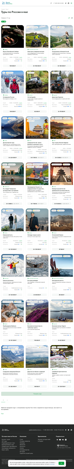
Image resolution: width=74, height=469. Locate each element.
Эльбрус (6, 95)
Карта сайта (5, 450)
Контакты (22, 446)
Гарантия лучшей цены (26, 453)
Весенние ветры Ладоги (59, 326)
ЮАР (54, 140)
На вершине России (8, 97)
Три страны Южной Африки (60, 142)
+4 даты (45, 57)
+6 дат (69, 57)
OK (61, 463)
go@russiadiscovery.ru (35, 430)
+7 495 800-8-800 (47, 430)
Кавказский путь (8, 235)
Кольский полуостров (33, 49)
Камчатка (6, 278)
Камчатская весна (8, 280)
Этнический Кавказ (57, 235)
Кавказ (5, 232)
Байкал (5, 323)
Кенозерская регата (57, 280)
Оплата (22, 448)
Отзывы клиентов (25, 441)
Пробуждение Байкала (9, 326)
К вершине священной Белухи (11, 371)
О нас (21, 439)
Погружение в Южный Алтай (60, 51)
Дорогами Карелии (57, 97)
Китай (30, 140)
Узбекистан (6, 186)
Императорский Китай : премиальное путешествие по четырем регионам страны (60, 190)
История (22, 451)
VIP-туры (4, 441)
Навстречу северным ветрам (35, 51)
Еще (2, 413)
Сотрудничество (24, 450)
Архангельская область (58, 278)
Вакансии (22, 444)
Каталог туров (6, 439)
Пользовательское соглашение (65, 459)
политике (52, 464)
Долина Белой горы (8, 142)
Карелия (30, 95)
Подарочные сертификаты (9, 446)
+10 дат (69, 102)
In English (40, 441)
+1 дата (20, 57)
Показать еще (37, 394)
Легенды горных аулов (34, 235)
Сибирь (6, 49)
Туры (7, 9)
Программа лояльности (8, 448)
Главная (3, 9)
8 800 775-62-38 (59, 430)
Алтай (54, 49)
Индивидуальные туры (8, 443)
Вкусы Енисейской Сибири (11, 51)
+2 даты (20, 102)
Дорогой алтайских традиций (36, 371)
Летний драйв (31, 97)
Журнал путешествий (44, 439)
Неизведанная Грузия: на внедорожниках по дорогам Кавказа (35, 188)
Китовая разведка (32, 280)
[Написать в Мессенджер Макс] (68, 3)
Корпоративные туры (8, 444)
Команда (22, 443)
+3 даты (45, 102)
